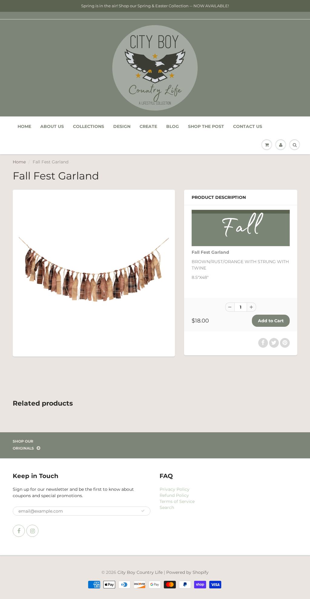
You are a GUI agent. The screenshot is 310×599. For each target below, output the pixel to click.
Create (148, 126)
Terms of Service (177, 501)
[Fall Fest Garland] (94, 272)
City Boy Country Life (140, 572)
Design (121, 126)
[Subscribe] (143, 511)
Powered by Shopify (187, 572)
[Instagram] (32, 531)
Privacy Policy (175, 489)
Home (24, 126)
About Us (52, 126)
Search (167, 507)
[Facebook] (19, 531)
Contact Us (247, 126)
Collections (88, 126)
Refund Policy (174, 495)
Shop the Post (206, 126)
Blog (172, 126)
